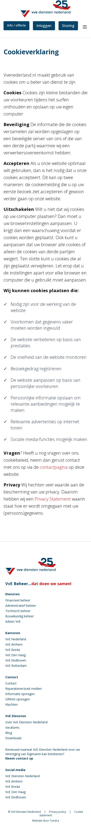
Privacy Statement (53, 499)
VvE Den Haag (15, 655)
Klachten (11, 704)
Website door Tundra (45, 820)
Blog (8, 733)
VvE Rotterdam (16, 665)
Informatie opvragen (20, 694)
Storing (68, 25)
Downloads (13, 738)
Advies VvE (13, 621)
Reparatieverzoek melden (23, 688)
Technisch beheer (17, 611)
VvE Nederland (15, 639)
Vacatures (12, 727)
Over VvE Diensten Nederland (26, 722)
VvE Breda (12, 650)
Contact (11, 683)
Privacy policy (57, 812)
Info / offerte (16, 25)
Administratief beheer (20, 605)
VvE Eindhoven (15, 660)
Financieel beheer (17, 600)
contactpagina (54, 467)
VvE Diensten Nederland (22, 776)
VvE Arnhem (14, 644)
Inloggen (43, 25)
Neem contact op (19, 758)
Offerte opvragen (17, 699)
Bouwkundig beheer (19, 616)
